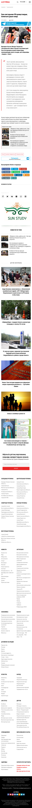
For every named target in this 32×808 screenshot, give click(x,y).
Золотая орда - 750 (22, 633)
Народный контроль (6, 621)
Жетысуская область (22, 512)
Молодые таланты (22, 706)
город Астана (20, 482)
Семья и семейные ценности (16, 414)
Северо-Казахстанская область (7, 517)
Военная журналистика (7, 720)
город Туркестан (21, 518)
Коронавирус (4, 769)
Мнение (3, 564)
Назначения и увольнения (23, 585)
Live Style (4, 700)
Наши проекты (5, 566)
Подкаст (3, 747)
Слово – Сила (4, 657)
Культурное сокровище (7, 655)
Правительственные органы (22, 582)
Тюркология (20, 623)
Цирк (2, 689)
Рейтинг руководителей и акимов (23, 574)
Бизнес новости (5, 631)
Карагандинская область (23, 490)
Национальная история (23, 615)
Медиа (3, 693)
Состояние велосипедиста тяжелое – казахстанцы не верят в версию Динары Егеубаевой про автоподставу (16, 443)
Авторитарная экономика (8, 619)
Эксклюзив (4, 753)
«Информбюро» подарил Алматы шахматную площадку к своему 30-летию (16, 323)
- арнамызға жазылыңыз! (15, 158)
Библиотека (4, 661)
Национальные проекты (23, 591)
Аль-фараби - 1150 (22, 635)
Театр (2, 683)
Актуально (20, 549)
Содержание (20, 749)
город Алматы (20, 506)
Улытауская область (22, 492)
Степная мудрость (6, 653)
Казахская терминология (8, 743)
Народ (18, 601)
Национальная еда (22, 681)
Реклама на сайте (7, 788)
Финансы (3, 633)
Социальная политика (22, 568)
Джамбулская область (23, 522)
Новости (3, 549)
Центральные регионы (24, 478)
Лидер (3, 737)
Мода (2, 716)
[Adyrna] (7, 2)
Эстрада (3, 691)
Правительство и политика (21, 571)
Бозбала (3, 704)
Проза (3, 649)
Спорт (3, 561)
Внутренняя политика (22, 553)
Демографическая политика (22, 565)
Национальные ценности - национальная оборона (24, 716)
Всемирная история (22, 617)
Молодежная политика (23, 557)
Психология (20, 735)
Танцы (3, 679)
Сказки (3, 663)
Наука (18, 739)
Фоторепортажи (5, 722)
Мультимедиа (4, 576)
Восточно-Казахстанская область (8, 539)
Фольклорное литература (24, 708)
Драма (3, 651)
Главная (3, 7)
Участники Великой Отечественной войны (23, 722)
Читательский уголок (7, 710)
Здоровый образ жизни (7, 765)
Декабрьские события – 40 (7, 573)
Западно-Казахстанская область (7, 482)
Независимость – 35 (6, 570)
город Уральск (5, 485)
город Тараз (20, 520)
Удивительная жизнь (22, 745)
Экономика (4, 612)
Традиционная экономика (8, 615)
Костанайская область (7, 508)
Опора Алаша (5, 667)
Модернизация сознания (8, 665)
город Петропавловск (7, 514)
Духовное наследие (7, 642)
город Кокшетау (21, 486)
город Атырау (5, 493)
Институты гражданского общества (23, 578)
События (3, 745)
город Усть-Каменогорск (8, 536)
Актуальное (4, 558)
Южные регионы (22, 503)
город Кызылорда (21, 524)
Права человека (21, 587)
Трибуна (19, 605)
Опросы (3, 578)
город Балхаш (20, 498)
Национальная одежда (23, 687)
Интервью (4, 562)
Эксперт (3, 568)
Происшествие (5, 582)
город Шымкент (21, 514)
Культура (4, 674)
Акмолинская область (23, 484)
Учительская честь (22, 747)
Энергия (19, 741)
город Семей (4, 534)
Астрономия (20, 737)
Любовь (3, 712)
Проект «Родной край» (23, 710)
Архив (2, 580)
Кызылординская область (24, 526)
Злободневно (5, 732)
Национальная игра (22, 679)
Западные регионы (7, 478)
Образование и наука (23, 732)
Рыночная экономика (7, 617)
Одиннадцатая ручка (6, 659)
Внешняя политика (22, 554)
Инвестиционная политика (21, 559)
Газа (3, 154)
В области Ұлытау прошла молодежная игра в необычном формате (19, 136)
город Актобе (4, 497)
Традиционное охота (22, 689)
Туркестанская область (23, 516)
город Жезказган (21, 494)
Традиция (19, 677)
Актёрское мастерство (7, 681)
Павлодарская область (7, 512)
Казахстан (4, 553)
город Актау (4, 489)
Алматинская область (23, 508)
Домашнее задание (6, 708)
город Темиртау (21, 496)
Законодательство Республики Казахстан (23, 726)
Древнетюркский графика (24, 631)
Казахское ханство (22, 619)
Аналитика (4, 629)
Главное (19, 603)
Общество (4, 557)
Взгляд (3, 751)
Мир (2, 554)
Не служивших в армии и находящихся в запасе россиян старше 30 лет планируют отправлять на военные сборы (19, 143)
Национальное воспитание (21, 684)
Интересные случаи (6, 718)
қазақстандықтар (10, 154)
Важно (19, 612)
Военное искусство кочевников (22, 628)
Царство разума (21, 743)
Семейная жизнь (5, 714)
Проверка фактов (21, 719)
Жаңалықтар (10, 7)
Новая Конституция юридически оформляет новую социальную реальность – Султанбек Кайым (16, 384)
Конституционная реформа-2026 (21, 596)
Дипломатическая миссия (24, 593)
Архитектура (4, 695)
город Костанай (5, 506)
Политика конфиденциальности (22, 788)
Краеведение (20, 625)
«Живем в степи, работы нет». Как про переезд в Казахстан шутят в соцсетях (19, 130)
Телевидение (4, 687)
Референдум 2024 (22, 607)
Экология (3, 757)
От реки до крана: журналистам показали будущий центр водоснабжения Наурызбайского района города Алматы (16, 353)
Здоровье (3, 735)
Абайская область (6, 542)
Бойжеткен (4, 706)
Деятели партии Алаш (23, 621)
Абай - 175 (19, 637)
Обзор (3, 749)
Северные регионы (7, 503)
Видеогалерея (20, 714)
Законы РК (19, 589)
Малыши (19, 704)
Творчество (4, 645)
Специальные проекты (23, 712)
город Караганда (21, 488)
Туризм (3, 627)
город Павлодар (5, 510)
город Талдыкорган (22, 510)
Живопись (4, 677)
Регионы (3, 755)
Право (18, 599)
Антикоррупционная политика (6, 624)
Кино (2, 685)
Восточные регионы (7, 531)
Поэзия (3, 647)
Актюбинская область (7, 495)
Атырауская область (6, 491)
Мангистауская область (7, 487)
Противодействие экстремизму (6, 740)
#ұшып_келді (19, 154)
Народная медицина (6, 767)
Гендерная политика (22, 562)
